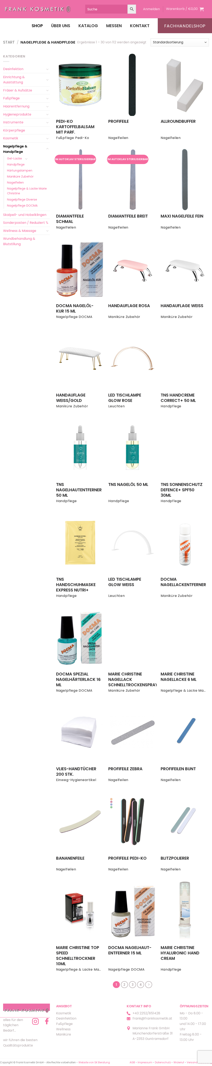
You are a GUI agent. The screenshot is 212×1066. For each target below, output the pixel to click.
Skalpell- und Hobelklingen (24, 214)
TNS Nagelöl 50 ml (128, 484)
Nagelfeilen (15, 182)
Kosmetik (10, 138)
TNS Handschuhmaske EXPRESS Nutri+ (76, 585)
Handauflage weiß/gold (71, 397)
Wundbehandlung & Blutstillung (19, 241)
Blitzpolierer (175, 858)
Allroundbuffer (178, 121)
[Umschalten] (47, 69)
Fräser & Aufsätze (17, 90)
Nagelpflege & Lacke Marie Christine (27, 190)
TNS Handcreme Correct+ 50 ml (178, 397)
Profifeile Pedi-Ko (127, 858)
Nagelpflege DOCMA (22, 205)
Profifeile (118, 121)
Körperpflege (14, 130)
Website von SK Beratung (94, 1062)
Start (9, 42)
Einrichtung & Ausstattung (14, 80)
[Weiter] (148, 984)
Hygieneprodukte (17, 114)
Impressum (145, 1062)
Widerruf (178, 1062)
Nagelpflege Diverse (22, 199)
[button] (151, 9)
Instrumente (13, 122)
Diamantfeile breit (128, 216)
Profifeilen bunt (178, 769)
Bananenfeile (70, 858)
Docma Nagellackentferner (183, 582)
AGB (132, 1062)
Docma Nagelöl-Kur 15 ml (75, 308)
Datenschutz (163, 1062)
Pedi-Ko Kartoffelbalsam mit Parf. (75, 127)
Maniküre (63, 1034)
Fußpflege (11, 98)
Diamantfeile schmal (70, 218)
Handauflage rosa (129, 305)
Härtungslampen (19, 170)
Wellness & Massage (19, 230)
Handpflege (16, 164)
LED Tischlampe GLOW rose (124, 397)
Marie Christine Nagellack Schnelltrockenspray (133, 679)
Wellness (63, 1029)
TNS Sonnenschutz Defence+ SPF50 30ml (181, 490)
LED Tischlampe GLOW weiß (124, 582)
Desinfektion (13, 69)
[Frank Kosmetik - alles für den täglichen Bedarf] (38, 9)
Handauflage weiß (182, 305)
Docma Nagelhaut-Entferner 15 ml (130, 950)
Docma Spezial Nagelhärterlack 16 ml (78, 679)
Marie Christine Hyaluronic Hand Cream (180, 953)
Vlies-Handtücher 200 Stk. (76, 771)
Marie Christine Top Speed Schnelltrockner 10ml (77, 955)
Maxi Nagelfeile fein (182, 216)
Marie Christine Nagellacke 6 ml (178, 676)
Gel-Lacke (14, 158)
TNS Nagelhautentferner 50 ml (79, 490)
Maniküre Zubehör (20, 176)
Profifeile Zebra (125, 769)
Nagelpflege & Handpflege (15, 149)
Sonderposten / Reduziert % (25, 222)
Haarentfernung (16, 106)
